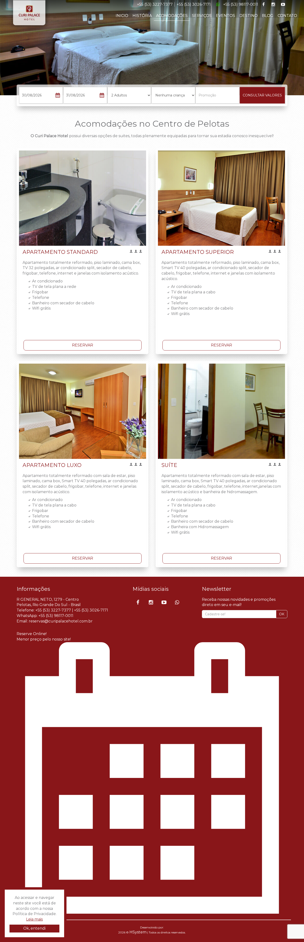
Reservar (82, 345)
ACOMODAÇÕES (172, 15)
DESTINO (248, 15)
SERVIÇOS (202, 15)
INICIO (122, 15)
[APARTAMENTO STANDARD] (82, 198)
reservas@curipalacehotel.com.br (61, 621)
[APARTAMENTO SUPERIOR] (221, 198)
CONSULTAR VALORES (262, 95)
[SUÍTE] (221, 411)
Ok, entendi (34, 928)
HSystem (138, 932)
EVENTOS (225, 15)
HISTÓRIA (142, 15)
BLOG (267, 15)
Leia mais (34, 919)
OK (281, 614)
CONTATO (287, 15)
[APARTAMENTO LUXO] (82, 411)
